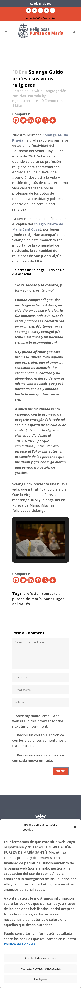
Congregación (55, 90)
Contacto (49, 18)
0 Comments (52, 100)
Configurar (40, 979)
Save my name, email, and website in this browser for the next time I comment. (37, 721)
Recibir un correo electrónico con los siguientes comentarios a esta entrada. (39, 740)
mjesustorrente (25, 100)
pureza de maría (27, 599)
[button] (75, 827)
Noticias (19, 95)
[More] (52, 120)
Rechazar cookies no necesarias (40, 968)
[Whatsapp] (45, 120)
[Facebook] (16, 120)
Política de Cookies (19, 944)
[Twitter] (23, 120)
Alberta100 (33, 18)
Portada (34, 95)
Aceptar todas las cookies (41, 958)
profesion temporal (41, 593)
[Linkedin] (30, 120)
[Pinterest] (38, 120)
